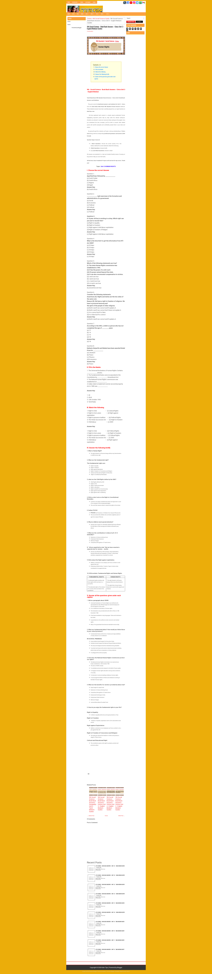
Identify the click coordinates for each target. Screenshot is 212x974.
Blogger (79, 27)
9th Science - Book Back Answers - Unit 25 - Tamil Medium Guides (110, 866)
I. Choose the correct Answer (101, 67)
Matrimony (88, 2)
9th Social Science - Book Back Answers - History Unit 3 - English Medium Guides (119, 803)
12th (73, 14)
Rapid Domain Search (125, 971)
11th (78, 14)
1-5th (108, 14)
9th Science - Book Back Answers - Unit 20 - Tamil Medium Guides (110, 912)
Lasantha (104, 971)
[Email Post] (88, 773)
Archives (139, 21)
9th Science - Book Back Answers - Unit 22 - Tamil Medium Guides (110, 893)
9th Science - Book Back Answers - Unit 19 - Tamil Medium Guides (110, 921)
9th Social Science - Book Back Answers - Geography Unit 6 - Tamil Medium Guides (92, 804)
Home (68, 2)
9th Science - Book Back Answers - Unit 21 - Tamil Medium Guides (110, 903)
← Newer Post (90, 815)
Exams (94, 2)
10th (82, 14)
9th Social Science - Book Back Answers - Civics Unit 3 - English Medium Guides (105, 28)
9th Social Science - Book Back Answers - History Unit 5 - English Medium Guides (102, 803)
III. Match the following (100, 72)
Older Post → (121, 815)
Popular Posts (131, 21)
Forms (81, 2)
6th (102, 14)
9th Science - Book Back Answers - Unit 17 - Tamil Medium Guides (110, 940)
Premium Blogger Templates (112, 971)
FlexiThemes (90, 971)
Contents (96, 65)
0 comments (90, 31)
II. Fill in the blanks (98, 69)
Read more (103, 869)
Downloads (75, 2)
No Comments (98, 870)
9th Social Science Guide (101, 18)
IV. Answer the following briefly (101, 74)
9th (87, 14)
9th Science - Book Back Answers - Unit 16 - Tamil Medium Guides (110, 949)
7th (97, 14)
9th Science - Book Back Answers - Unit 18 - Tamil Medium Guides (110, 931)
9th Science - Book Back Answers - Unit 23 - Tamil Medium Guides (110, 884)
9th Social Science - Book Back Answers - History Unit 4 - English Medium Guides (110, 803)
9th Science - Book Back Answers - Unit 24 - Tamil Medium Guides (110, 875)
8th (92, 14)
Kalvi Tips (105, 967)
